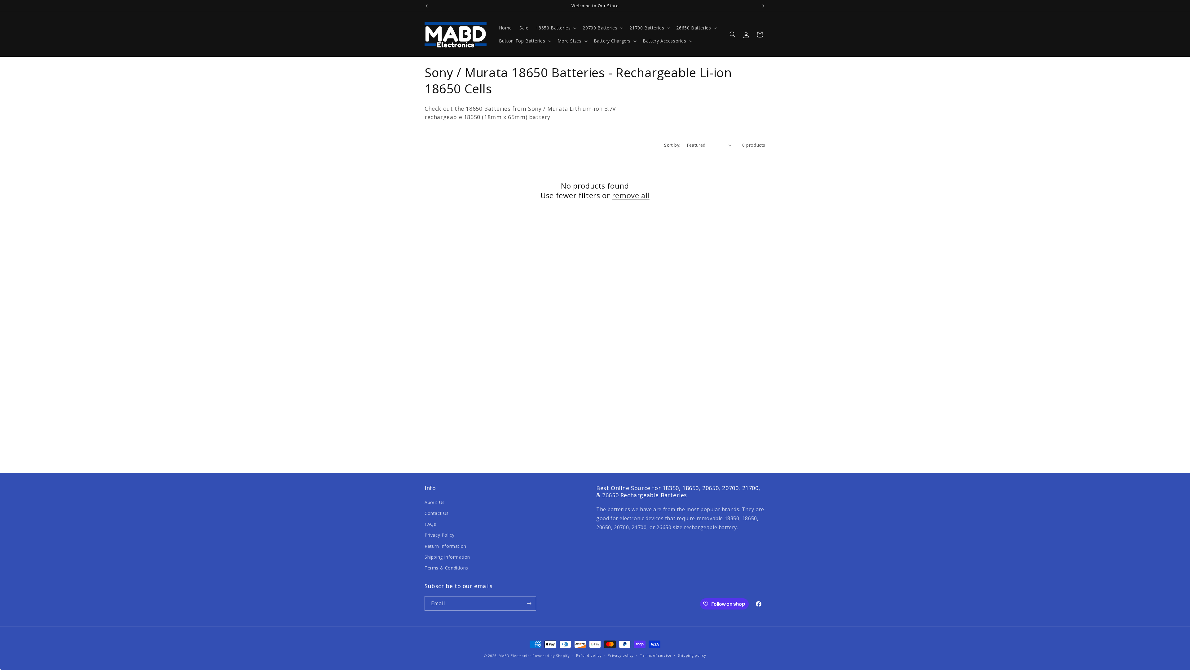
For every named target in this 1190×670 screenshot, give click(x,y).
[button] (555, 27)
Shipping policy (692, 655)
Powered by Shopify (551, 655)
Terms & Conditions (446, 568)
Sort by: (672, 145)
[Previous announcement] (427, 6)
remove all (631, 195)
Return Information (445, 546)
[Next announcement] (763, 6)
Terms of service (656, 655)
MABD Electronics (515, 655)
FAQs (430, 524)
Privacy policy (621, 655)
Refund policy (589, 655)
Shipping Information (447, 557)
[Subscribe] (529, 603)
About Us (435, 502)
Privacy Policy (439, 535)
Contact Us (437, 513)
